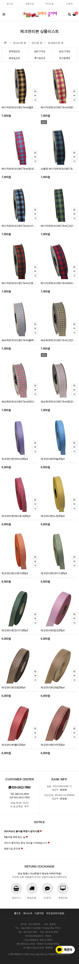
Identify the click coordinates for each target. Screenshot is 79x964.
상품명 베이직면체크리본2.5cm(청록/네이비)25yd (59, 168)
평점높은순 (14, 58)
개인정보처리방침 (55, 913)
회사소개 (27, 913)
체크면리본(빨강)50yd (13, 744)
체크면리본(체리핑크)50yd (16, 516)
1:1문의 (69, 4)
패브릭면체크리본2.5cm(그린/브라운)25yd (59, 340)
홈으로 (17, 913)
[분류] (4, 14)
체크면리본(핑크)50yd (52, 630)
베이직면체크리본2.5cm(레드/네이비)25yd (59, 283)
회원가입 (30, 4)
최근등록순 (64, 58)
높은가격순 (64, 51)
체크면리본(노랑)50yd (52, 516)
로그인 (10, 4)
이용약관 (39, 913)
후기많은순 (39, 58)
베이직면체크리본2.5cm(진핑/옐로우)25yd (59, 107)
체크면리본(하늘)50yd (52, 458)
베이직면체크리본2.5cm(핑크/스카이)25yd (20, 168)
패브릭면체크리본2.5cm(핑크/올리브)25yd (59, 401)
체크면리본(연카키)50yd (54, 573)
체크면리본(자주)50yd (52, 744)
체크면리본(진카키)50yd (15, 630)
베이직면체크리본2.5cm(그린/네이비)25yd (59, 225)
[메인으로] (5, 42)
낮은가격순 (39, 51)
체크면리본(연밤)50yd (52, 687)
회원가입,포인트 (12, 848)
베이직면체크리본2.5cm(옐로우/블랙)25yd (20, 107)
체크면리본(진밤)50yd (13, 687)
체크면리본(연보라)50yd (15, 458)
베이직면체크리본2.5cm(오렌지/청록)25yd (20, 283)
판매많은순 (14, 51)
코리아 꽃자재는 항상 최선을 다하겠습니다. (25, 842)
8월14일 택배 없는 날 (14, 837)
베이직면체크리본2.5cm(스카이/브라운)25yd (20, 225)
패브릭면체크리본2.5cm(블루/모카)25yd (20, 340)
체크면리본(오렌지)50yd (15, 573)
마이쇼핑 (49, 4)
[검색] (69, 14)
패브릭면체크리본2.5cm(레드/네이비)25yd (20, 401)
